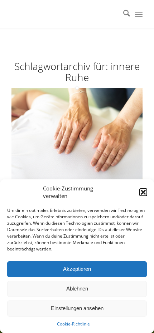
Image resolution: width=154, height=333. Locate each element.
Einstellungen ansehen (77, 308)
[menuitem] (123, 14)
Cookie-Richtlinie (73, 324)
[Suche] (123, 14)
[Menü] (139, 14)
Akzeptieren (77, 269)
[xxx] (63, 14)
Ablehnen (77, 288)
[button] (143, 192)
